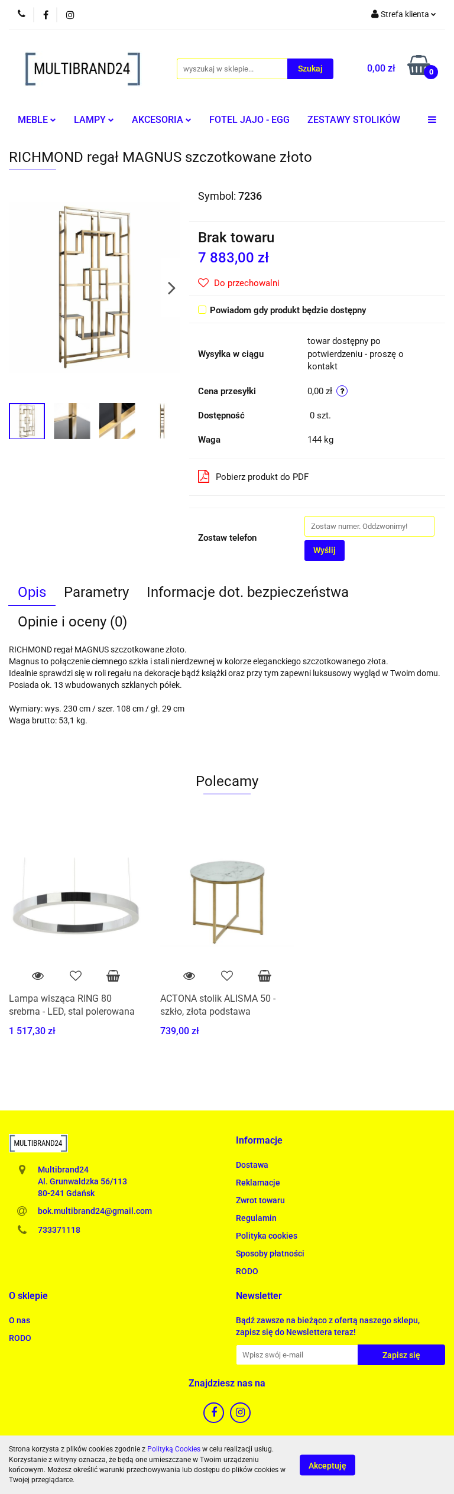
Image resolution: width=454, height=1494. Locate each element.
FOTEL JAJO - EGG (249, 119)
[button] (259, 1141)
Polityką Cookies (173, 1449)
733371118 (59, 1230)
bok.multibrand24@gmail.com (95, 1211)
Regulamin (256, 1218)
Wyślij (324, 550)
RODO (247, 1271)
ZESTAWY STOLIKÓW (353, 119)
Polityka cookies (266, 1235)
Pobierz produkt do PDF (262, 477)
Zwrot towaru (260, 1200)
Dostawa (252, 1165)
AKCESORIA (159, 119)
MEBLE (34, 119)
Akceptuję (327, 1465)
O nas (19, 1320)
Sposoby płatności (270, 1253)
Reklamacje (258, 1182)
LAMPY (91, 119)
